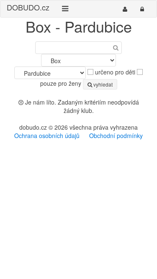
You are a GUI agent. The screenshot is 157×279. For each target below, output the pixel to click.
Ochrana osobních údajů (47, 135)
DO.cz (28, 7)
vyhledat (102, 84)
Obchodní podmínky (116, 135)
